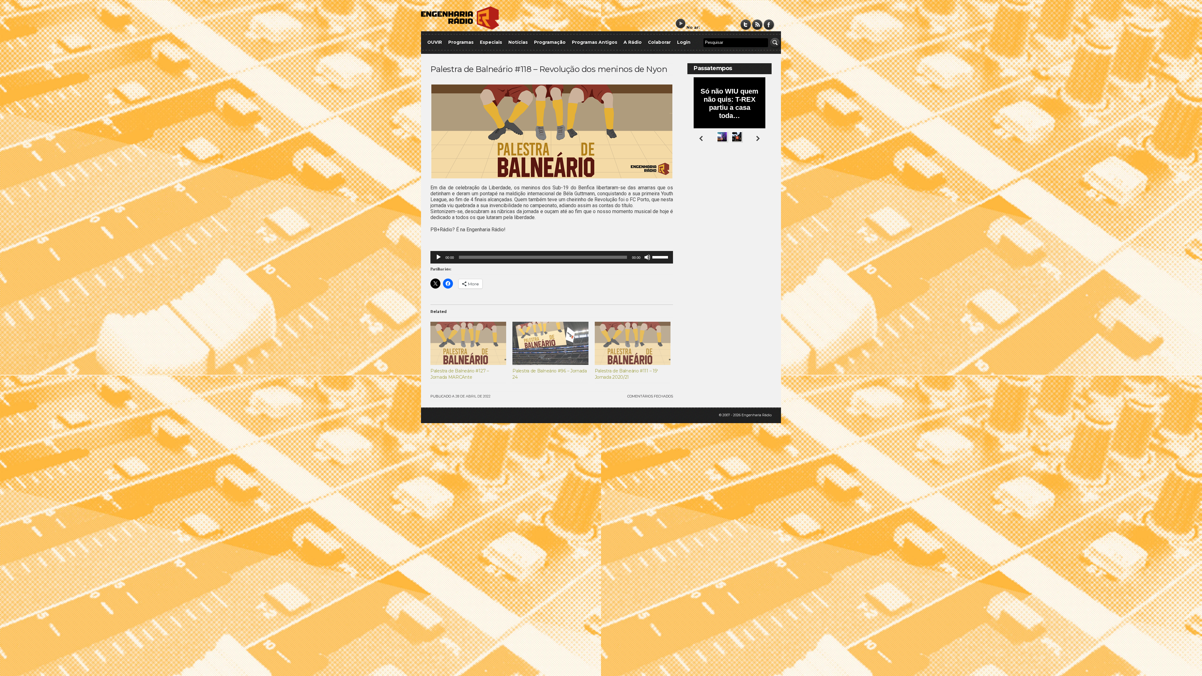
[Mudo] (647, 257)
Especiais (491, 42)
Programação (550, 42)
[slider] (661, 256)
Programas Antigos (594, 42)
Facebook (769, 24)
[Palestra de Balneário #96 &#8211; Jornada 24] (550, 343)
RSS (757, 24)
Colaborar (659, 42)
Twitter (746, 24)
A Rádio (633, 42)
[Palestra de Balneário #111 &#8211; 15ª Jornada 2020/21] (632, 343)
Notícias (518, 42)
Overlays (763, 167)
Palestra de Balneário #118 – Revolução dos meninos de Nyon (548, 69)
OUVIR (434, 42)
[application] (551, 257)
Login (684, 42)
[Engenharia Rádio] (460, 28)
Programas (461, 42)
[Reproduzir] (438, 257)
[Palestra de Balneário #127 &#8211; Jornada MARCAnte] (468, 343)
